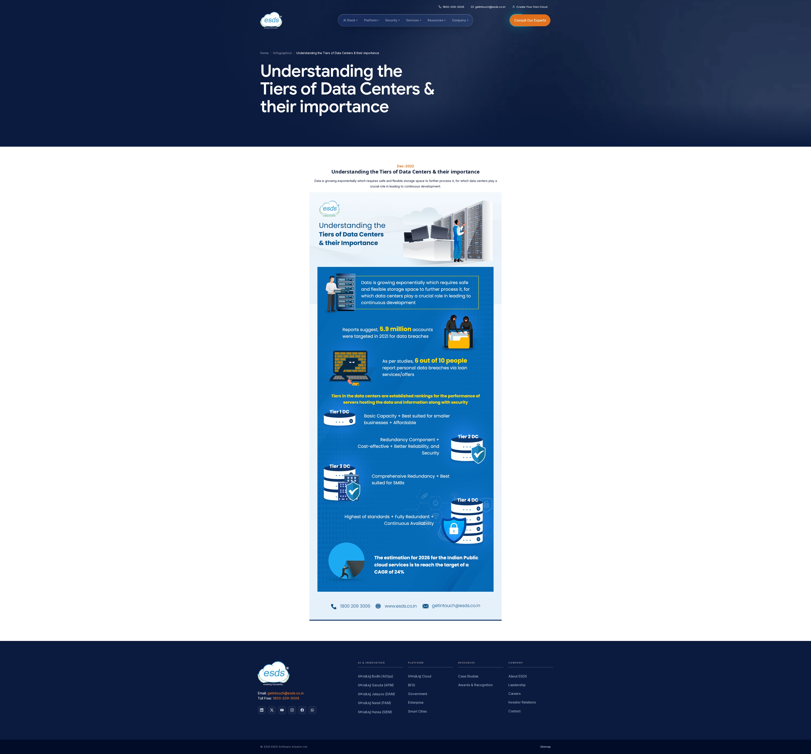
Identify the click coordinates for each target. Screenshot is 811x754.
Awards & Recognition (475, 685)
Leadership (516, 685)
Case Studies (468, 676)
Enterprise (415, 703)
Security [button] (391, 20)
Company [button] (459, 20)
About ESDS (517, 676)
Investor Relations (522, 702)
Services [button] (412, 20)
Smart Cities (417, 711)
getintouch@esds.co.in (285, 693)
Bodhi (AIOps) (375, 676)
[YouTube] (282, 710)
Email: (262, 693)
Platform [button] (370, 20)
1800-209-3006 (286, 698)
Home (264, 53)
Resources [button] (435, 20)
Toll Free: (265, 698)
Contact (514, 711)
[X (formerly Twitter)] (272, 710)
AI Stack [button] (349, 20)
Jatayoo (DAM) (376, 694)
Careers (514, 694)
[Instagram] (292, 710)
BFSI (411, 685)
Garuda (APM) (376, 685)
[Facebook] (302, 710)
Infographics (282, 53)
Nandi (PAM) (374, 703)
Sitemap (545, 746)
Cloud (419, 676)
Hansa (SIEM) (375, 712)
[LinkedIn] (262, 710)
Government (417, 694)
